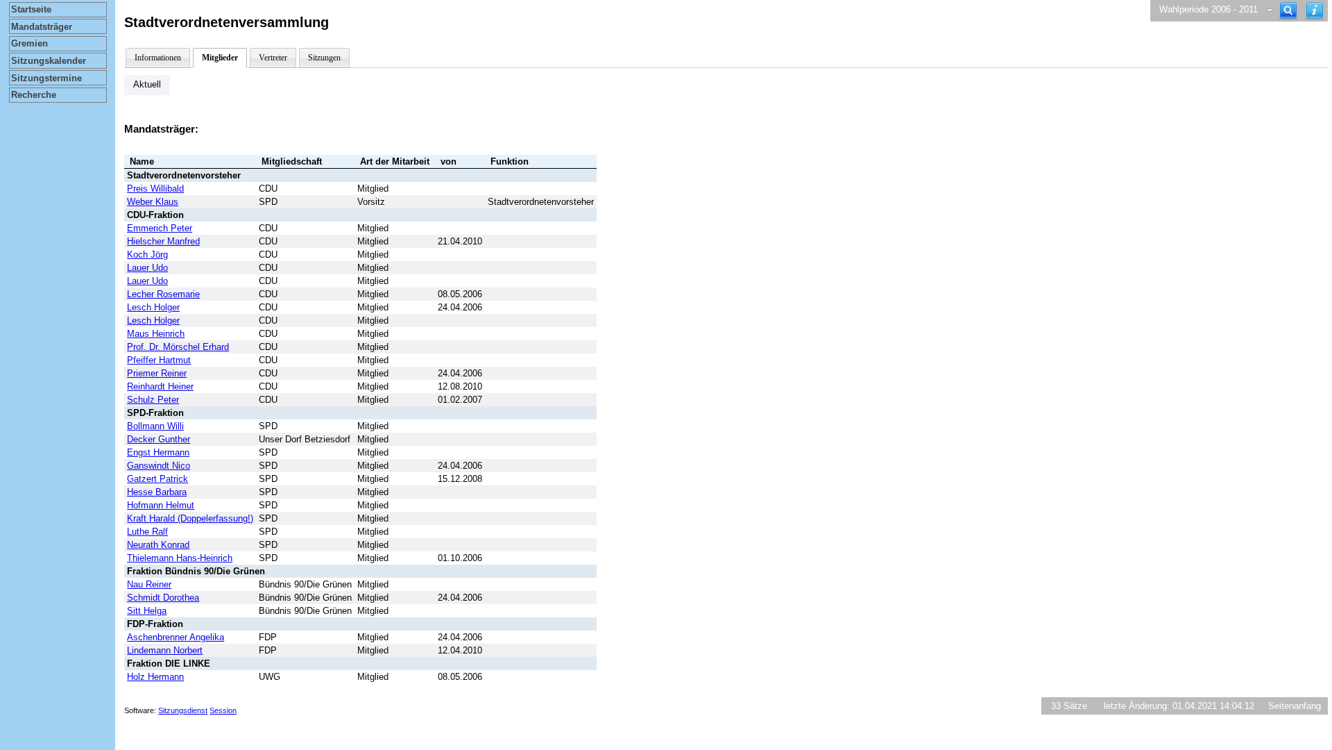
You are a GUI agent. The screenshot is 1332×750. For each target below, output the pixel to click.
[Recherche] (1288, 11)
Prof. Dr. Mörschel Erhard (178, 347)
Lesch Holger (153, 307)
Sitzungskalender (48, 61)
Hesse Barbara (157, 492)
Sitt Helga (146, 611)
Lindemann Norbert (165, 650)
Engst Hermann (158, 452)
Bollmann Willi (155, 426)
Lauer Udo (147, 267)
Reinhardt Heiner (160, 386)
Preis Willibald (155, 188)
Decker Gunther (158, 439)
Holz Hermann (155, 677)
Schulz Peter (153, 399)
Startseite (31, 9)
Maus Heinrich (156, 333)
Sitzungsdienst (182, 710)
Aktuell (147, 84)
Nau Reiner (149, 584)
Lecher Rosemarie (163, 294)
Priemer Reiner (157, 373)
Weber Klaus (152, 202)
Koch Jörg (147, 254)
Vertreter (273, 57)
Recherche (33, 95)
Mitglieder (220, 57)
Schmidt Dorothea (163, 597)
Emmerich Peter (159, 228)
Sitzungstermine (46, 78)
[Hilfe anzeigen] (1314, 11)
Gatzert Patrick (157, 479)
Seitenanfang (1294, 706)
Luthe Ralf (147, 531)
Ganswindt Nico (158, 465)
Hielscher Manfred (163, 241)
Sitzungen (324, 57)
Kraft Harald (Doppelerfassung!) (190, 518)
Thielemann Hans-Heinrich (179, 558)
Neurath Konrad (158, 545)
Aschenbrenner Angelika (175, 637)
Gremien (29, 43)
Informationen (158, 57)
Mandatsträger (41, 27)
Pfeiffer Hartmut (159, 360)
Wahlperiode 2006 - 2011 (1208, 9)
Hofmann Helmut (160, 505)
